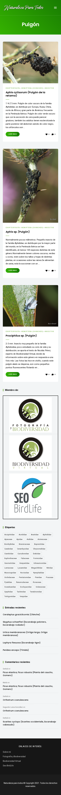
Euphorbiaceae (10, 558)
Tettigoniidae (9, 596)
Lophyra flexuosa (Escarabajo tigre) (21, 642)
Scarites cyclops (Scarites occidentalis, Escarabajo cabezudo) (29, 723)
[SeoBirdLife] (30, 495)
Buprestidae (39, 544)
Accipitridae (9, 534)
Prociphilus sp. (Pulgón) (21, 335)
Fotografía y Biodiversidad (14, 756)
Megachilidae (36, 567)
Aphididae (47, 534)
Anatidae (34, 534)
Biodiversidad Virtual (12, 761)
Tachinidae (21, 591)
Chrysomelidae (39, 548)
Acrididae (23, 534)
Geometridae (9, 563)
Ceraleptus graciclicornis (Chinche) (21, 614)
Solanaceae (40, 587)
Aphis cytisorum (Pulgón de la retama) (25, 94)
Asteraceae (42, 539)
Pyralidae (8, 582)
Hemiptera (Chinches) (32, 88)
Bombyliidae (9, 544)
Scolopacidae (25, 587)
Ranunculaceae (22, 582)
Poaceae (49, 577)
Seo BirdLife (8, 765)
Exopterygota (13, 88)
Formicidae (38, 558)
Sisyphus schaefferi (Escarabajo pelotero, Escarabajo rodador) (24, 623)
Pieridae (38, 577)
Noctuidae (24, 572)
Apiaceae (8, 539)
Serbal (5, 669)
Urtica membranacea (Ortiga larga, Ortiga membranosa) (25, 634)
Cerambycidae (23, 548)
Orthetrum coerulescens (15, 700)
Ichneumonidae (40, 563)
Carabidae (8, 548)
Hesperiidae (24, 563)
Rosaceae (37, 582)
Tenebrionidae (36, 591)
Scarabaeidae (10, 587)
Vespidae (24, 596)
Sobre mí (7, 752)
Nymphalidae (38, 572)
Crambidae (8, 553)
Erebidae (36, 553)
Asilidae (30, 539)
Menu (55, 8)
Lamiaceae (8, 567)
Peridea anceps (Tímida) (16, 650)
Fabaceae (25, 558)
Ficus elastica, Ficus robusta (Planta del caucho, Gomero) (28, 674)
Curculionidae (23, 553)
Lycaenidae (22, 567)
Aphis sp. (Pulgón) (18, 231)
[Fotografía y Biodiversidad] (30, 414)
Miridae (50, 567)
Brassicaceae (24, 544)
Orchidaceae (9, 577)
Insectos (49, 88)
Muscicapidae (10, 572)
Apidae (19, 539)
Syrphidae (8, 591)
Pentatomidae (25, 577)
